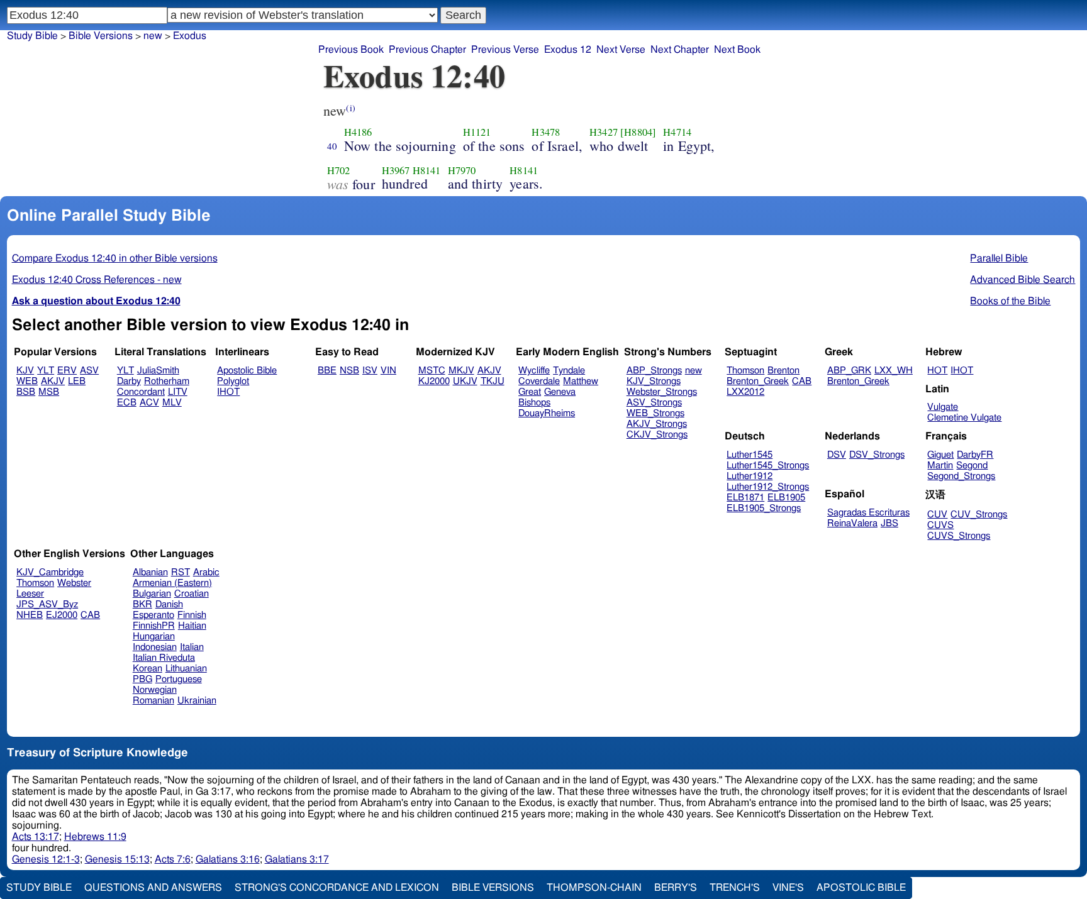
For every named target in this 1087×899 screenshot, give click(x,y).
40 (332, 146)
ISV (369, 370)
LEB (77, 381)
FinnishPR (154, 626)
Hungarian (154, 636)
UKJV (465, 381)
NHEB (29, 615)
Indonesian (155, 647)
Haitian (192, 626)
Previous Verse (505, 50)
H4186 (358, 132)
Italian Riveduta (164, 658)
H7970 (462, 170)
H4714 (677, 132)
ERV (67, 370)
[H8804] (638, 132)
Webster (74, 583)
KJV (25, 370)
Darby (129, 381)
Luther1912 (749, 476)
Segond (972, 465)
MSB (48, 392)
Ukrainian (196, 700)
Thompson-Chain (594, 888)
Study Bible (32, 36)
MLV (172, 402)
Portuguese (178, 679)
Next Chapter (679, 50)
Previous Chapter (427, 50)
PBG (142, 679)
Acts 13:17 (35, 837)
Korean (147, 668)
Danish (169, 604)
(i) (350, 108)
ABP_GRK (849, 370)
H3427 (603, 132)
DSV (836, 455)
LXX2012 (745, 392)
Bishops (534, 402)
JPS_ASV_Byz (47, 604)
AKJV (53, 381)
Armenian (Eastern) (172, 583)
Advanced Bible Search (1022, 280)
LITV (177, 392)
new (693, 370)
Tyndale (569, 370)
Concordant (141, 392)
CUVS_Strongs (958, 536)
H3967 (396, 170)
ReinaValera (852, 523)
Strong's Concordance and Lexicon (337, 888)
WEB (27, 381)
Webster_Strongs (662, 392)
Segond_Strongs (961, 476)
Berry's (675, 888)
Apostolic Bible (861, 888)
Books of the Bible (1010, 301)
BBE (327, 370)
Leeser (30, 593)
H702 (338, 170)
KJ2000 (434, 381)
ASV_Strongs (654, 402)
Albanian (150, 572)
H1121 (477, 132)
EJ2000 (61, 615)
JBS (889, 523)
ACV (149, 402)
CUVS (940, 525)
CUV (937, 514)
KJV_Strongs (654, 381)
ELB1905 (786, 497)
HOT (937, 370)
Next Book (737, 50)
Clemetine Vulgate (964, 417)
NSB (349, 370)
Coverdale (539, 381)
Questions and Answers (153, 888)
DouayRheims (546, 413)
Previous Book (351, 50)
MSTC (431, 370)
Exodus (189, 36)
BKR (142, 604)
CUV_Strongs (978, 514)
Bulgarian (152, 593)
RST (180, 572)
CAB (801, 381)
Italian (192, 647)
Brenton (783, 370)
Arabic (206, 572)
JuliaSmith (158, 370)
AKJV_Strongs (657, 424)
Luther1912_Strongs (768, 487)
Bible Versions (101, 36)
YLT (45, 370)
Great (529, 392)
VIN (388, 370)
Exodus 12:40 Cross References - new (97, 280)
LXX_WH (893, 370)
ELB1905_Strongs (764, 508)
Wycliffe (534, 370)
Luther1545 (749, 455)
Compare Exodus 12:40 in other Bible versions (115, 258)
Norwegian (155, 690)
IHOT (228, 392)
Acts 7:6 (173, 859)
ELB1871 (745, 497)
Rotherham (166, 381)
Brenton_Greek (758, 381)
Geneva (560, 392)
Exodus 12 (567, 50)
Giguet (940, 455)
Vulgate (942, 407)
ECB (127, 402)
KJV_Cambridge (50, 572)
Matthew (580, 381)
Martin (940, 465)
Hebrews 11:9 (95, 837)
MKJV (461, 370)
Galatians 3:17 (297, 859)
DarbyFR (975, 455)
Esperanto (153, 615)
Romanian (153, 700)
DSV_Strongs (877, 455)
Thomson (745, 370)
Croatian (191, 593)
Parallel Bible (999, 258)
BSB (25, 392)
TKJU (492, 381)
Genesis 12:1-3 (46, 859)
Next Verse (620, 50)
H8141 (427, 170)
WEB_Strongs (655, 413)
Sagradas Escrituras (868, 512)
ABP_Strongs (654, 370)
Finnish (191, 615)
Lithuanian (186, 668)
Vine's (788, 888)
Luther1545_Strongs (768, 465)
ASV (89, 370)
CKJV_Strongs (657, 434)
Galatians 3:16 (228, 859)
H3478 (546, 132)
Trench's (735, 888)
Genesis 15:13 (117, 859)
